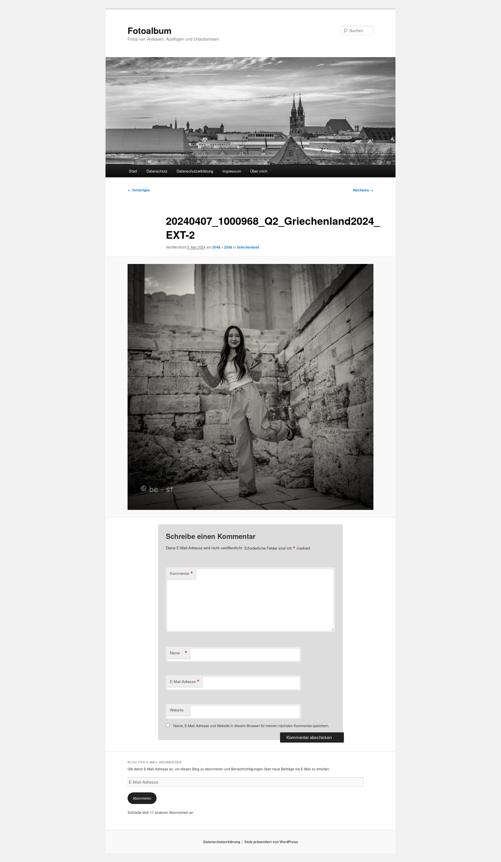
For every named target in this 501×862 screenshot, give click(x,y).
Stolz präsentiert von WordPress (271, 841)
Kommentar (181, 573)
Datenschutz (157, 171)
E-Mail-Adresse (184, 681)
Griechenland (248, 247)
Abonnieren (142, 798)
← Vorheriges (139, 190)
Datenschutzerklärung (195, 171)
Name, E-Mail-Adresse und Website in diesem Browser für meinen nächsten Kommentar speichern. (251, 725)
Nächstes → (363, 190)
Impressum (231, 171)
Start (133, 171)
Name (178, 653)
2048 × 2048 (222, 247)
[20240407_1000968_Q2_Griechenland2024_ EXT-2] (250, 387)
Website (177, 710)
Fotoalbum (150, 30)
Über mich (258, 171)
